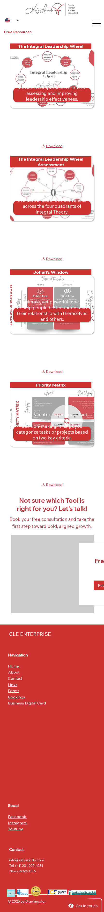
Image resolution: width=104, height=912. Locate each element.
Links (12, 684)
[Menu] (96, 23)
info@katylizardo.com (26, 860)
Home (14, 666)
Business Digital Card (27, 703)
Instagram (18, 822)
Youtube (15, 828)
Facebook (17, 816)
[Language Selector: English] (12, 20)
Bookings (16, 697)
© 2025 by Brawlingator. (27, 901)
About (14, 672)
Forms (13, 690)
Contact (15, 678)
